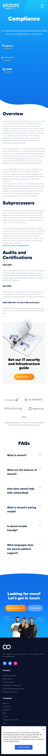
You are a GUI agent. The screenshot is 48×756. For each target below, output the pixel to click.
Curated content (8, 682)
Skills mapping (8, 679)
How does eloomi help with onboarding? (20, 490)
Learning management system (13, 689)
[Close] (43, 729)
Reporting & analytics (10, 692)
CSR (4, 713)
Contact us (6, 707)
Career (5, 716)
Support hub (7, 710)
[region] (23, 740)
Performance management (12, 685)
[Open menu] (42, 6)
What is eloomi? (16, 455)
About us (6, 703)
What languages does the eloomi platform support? (20, 549)
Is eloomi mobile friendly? (17, 528)
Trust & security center (10, 720)
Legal (4, 723)
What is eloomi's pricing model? (21, 509)
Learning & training (9, 675)
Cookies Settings (24, 747)
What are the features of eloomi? (22, 472)
